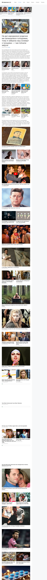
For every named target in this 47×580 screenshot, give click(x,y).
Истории (19, 2)
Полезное (37, 2)
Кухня (24, 2)
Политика (42, 2)
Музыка (28, 2)
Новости (32, 2)
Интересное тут (6, 2)
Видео (15, 2)
